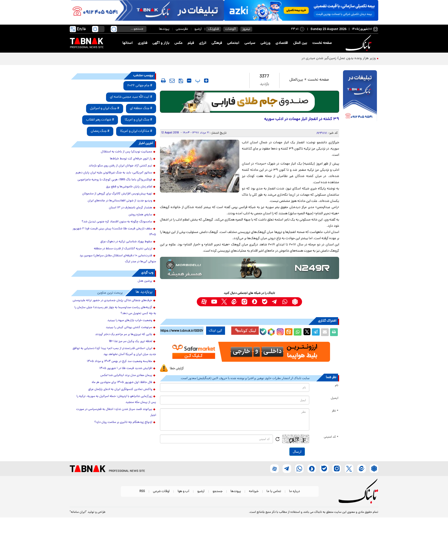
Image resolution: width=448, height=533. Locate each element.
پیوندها (164, 29)
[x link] (224, 302)
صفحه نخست (322, 43)
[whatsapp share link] (298, 332)
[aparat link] (204, 302)
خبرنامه (253, 491)
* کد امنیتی (331, 437)
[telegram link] (274, 302)
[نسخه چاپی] (334, 332)
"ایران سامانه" (78, 512)
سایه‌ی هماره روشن (140, 214)
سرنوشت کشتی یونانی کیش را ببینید (129, 327)
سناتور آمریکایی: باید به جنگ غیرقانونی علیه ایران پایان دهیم (114, 172)
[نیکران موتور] (249, 268)
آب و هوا (183, 491)
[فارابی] (249, 102)
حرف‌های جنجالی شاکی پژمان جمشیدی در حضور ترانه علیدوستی (112, 300)
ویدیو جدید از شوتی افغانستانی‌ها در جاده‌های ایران (120, 200)
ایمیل (334, 398)
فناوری (142, 43)
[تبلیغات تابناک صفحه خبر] (360, 96)
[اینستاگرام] (279, 331)
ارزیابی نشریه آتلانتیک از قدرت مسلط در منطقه (123, 248)
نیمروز (246, 29)
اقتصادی (282, 43)
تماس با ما (274, 491)
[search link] (114, 29)
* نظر (335, 411)
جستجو (217, 491)
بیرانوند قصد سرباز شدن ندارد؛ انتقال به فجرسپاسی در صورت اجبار (116, 412)
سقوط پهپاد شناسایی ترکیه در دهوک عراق (126, 241)
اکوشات (230, 29)
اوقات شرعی (161, 491)
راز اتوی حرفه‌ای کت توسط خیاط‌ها (131, 159)
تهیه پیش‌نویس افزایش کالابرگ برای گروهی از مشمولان (117, 193)
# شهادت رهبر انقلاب (100, 119)
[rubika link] (295, 302)
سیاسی (249, 43)
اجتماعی (233, 43)
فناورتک (213, 29)
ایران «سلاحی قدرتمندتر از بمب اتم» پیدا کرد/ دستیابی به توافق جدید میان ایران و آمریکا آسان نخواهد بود (114, 351)
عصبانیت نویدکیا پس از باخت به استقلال (126, 152)
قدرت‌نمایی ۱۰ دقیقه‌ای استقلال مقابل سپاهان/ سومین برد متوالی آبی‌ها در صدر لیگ (118, 258)
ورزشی (265, 43)
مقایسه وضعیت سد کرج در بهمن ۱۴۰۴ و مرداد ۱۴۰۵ (119, 361)
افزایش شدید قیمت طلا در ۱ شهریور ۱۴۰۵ (125, 368)
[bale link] (264, 302)
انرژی (202, 43)
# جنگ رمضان (100, 131)
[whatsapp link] (285, 302)
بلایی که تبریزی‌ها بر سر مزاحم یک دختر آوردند (123, 334)
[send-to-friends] (172, 80)
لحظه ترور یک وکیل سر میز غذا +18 (130, 341)
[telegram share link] (316, 332)
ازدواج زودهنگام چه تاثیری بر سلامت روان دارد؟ (123, 422)
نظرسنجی (182, 29)
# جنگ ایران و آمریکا (138, 119)
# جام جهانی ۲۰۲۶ (139, 85)
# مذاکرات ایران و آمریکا (136, 131)
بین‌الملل (296, 80)
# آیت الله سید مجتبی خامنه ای (131, 97)
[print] (163, 80)
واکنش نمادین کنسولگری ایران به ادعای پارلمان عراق (120, 389)
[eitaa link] (234, 302)
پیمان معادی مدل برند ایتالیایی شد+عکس (126, 375)
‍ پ (197, 80)
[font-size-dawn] (189, 80)
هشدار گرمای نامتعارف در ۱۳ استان (130, 207)
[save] (180, 81)
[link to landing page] (359, 43)
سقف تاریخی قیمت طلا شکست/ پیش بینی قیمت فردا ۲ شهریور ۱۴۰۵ (114, 231)
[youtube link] (214, 302)
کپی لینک (215, 330)
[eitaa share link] (288, 332)
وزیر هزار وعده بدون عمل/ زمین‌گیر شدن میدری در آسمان (333, 58)
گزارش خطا (177, 368)
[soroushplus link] (254, 302)
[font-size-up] (206, 80)
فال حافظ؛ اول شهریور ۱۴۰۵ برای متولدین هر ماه (122, 382)
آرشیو (198, 29)
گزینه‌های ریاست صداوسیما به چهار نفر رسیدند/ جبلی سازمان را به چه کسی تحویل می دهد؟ (115, 310)
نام (336, 385)
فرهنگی (217, 43)
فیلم (191, 43)
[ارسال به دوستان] (325, 332)
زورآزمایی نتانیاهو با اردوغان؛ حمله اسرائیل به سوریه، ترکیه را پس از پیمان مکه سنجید (116, 399)
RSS (142, 491)
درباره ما (294, 491)
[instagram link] (244, 302)
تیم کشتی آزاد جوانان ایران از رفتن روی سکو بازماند (120, 166)
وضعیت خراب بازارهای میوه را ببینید (129, 320)
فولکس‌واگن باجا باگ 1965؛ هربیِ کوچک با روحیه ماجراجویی (115, 179)
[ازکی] (301, 10)
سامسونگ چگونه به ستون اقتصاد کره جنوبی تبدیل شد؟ (117, 221)
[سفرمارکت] (249, 352)
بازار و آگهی (160, 43)
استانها (127, 43)
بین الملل (300, 43)
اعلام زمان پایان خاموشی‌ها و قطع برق (129, 186)
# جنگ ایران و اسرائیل (104, 108)
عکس (178, 43)
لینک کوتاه (247, 330)
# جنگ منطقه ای (141, 108)
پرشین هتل (145, 281)
